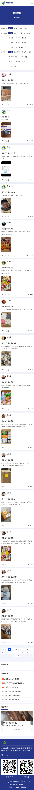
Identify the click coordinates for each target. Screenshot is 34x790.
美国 (23, 61)
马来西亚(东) (23, 57)
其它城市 (20, 47)
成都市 (29, 33)
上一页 (4, 649)
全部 (10, 28)
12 (18, 652)
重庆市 (23, 33)
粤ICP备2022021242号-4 (16, 784)
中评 (21, 28)
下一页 (17, 655)
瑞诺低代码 (23, 787)
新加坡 (18, 61)
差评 (26, 28)
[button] (32, 723)
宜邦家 (17, 787)
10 (10, 652)
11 (14, 652)
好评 (15, 28)
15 (31, 652)
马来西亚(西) (13, 57)
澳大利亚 (17, 52)
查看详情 (17, 729)
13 (22, 652)
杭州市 (24, 38)
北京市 (16, 33)
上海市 (11, 47)
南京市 (11, 42)
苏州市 (24, 42)
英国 (30, 52)
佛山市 (11, 38)
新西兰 (11, 61)
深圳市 (18, 42)
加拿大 (24, 52)
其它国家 (14, 66)
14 (27, 652)
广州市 (18, 38)
